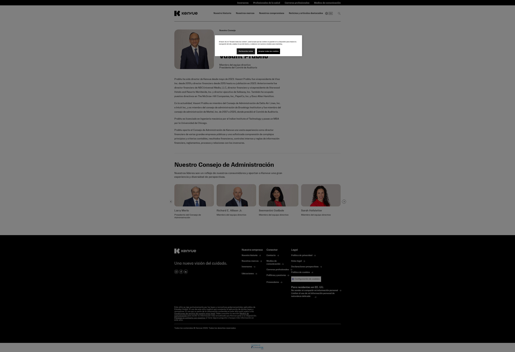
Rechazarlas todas (246, 51)
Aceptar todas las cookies (268, 51)
